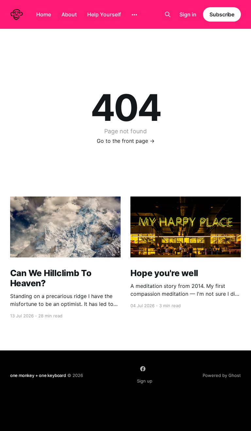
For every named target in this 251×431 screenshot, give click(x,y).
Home (43, 14)
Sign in (187, 14)
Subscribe (221, 14)
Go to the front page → (126, 141)
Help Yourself (104, 14)
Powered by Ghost (222, 375)
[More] (134, 15)
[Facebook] (142, 368)
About (69, 14)
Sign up (144, 381)
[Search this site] (167, 14)
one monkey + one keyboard (38, 375)
